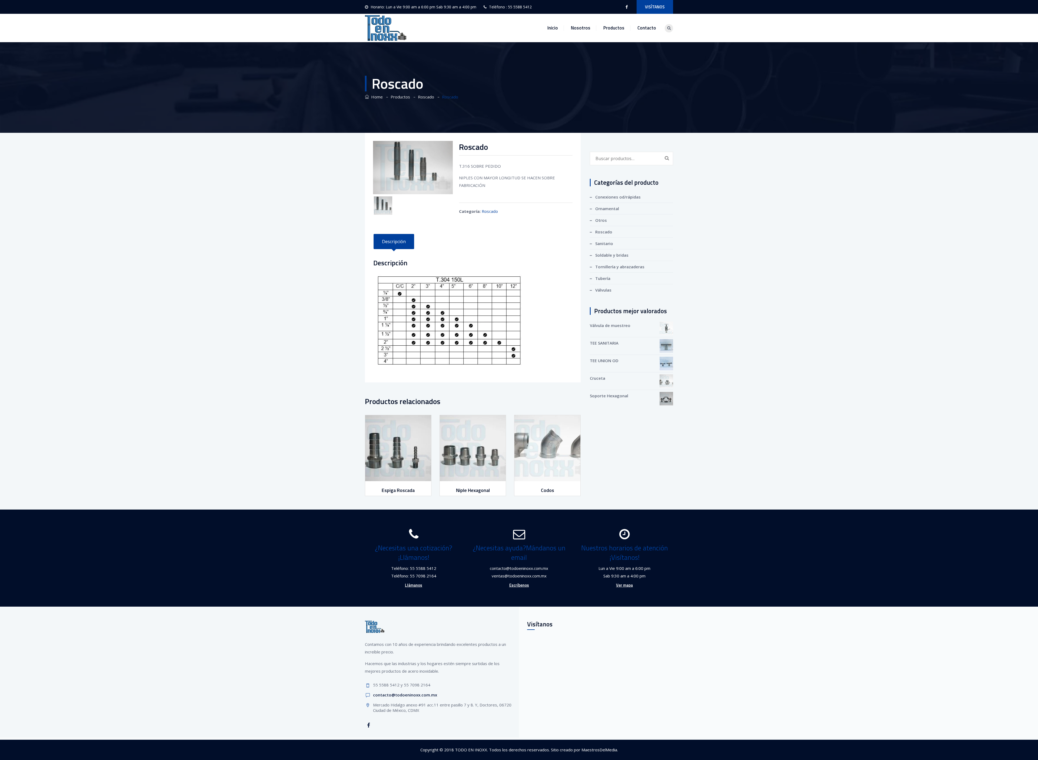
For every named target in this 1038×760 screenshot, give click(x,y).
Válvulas (603, 290)
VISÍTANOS (655, 7)
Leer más (399, 476)
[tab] (394, 241)
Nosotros (580, 27)
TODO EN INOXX (471, 749)
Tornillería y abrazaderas (619, 266)
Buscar (667, 158)
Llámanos (413, 585)
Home (376, 97)
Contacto (646, 27)
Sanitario (604, 243)
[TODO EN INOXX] (385, 28)
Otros (601, 220)
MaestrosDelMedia (599, 749)
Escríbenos (519, 585)
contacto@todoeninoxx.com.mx (405, 695)
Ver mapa (624, 585)
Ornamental (607, 208)
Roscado (490, 211)
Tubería (602, 278)
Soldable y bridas (611, 255)
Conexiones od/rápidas (618, 197)
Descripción (394, 241)
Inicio (552, 27)
